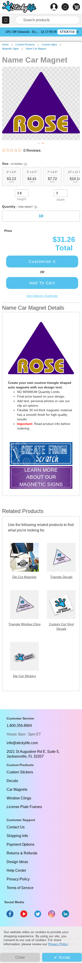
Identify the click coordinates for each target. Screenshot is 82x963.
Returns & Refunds (22, 853)
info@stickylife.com (22, 743)
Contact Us (16, 827)
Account (54, 6)
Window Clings (19, 798)
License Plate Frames (24, 807)
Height (21, 199)
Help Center (16, 870)
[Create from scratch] (41, 454)
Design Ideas (17, 862)
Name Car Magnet (36, 48)
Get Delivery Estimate (42, 296)
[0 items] (76, 6)
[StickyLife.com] (19, 7)
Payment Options (20, 844)
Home (5, 44)
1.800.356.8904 (19, 725)
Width (60, 199)
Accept (64, 957)
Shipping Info (17, 836)
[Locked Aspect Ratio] (41, 192)
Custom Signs (49, 44)
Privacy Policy (18, 879)
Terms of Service (20, 888)
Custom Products (25, 44)
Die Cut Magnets (24, 577)
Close (20, 957)
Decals (12, 781)
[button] (5, 20)
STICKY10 (67, 32)
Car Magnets (17, 789)
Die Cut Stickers (24, 676)
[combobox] (47, 20)
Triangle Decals (61, 577)
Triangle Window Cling (24, 624)
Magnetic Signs (10, 48)
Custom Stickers (20, 772)
